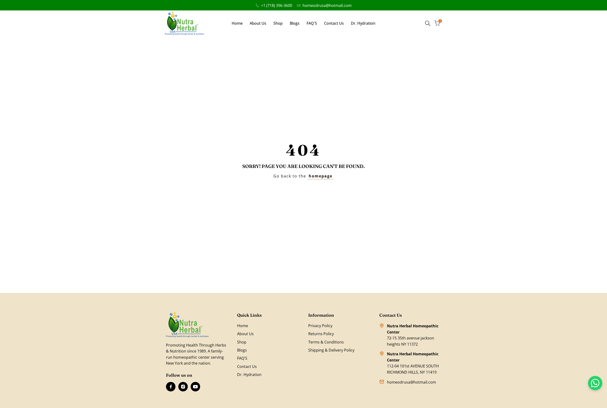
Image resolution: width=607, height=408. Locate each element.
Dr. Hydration (249, 374)
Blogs (242, 350)
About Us (245, 333)
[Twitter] (195, 386)
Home (242, 325)
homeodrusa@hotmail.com (327, 5)
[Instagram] (183, 386)
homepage (320, 176)
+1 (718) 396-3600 (276, 5)
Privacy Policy (320, 325)
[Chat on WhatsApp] (595, 383)
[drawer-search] (427, 23)
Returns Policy (321, 333)
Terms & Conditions (326, 342)
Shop (241, 342)
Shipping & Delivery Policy (331, 350)
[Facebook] (170, 386)
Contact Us (247, 366)
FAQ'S (242, 358)
